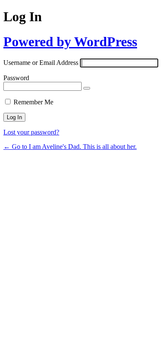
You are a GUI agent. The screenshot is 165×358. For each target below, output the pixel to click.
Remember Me (33, 102)
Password (16, 77)
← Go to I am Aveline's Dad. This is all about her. (70, 146)
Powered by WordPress (70, 41)
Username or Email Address (40, 62)
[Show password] (86, 88)
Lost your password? (31, 132)
